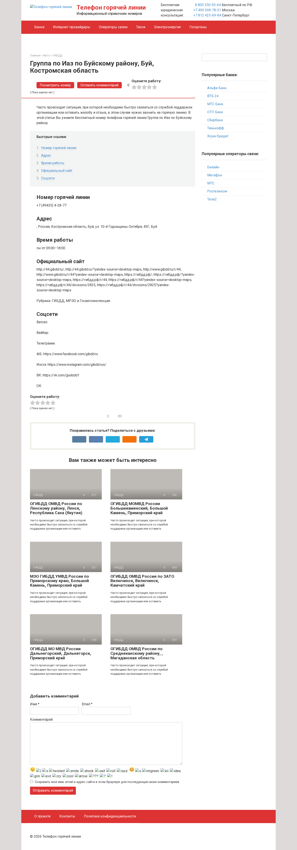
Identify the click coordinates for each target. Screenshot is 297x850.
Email (87, 704)
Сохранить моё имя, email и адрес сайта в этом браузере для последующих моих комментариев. (107, 782)
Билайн (213, 167)
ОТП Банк (215, 112)
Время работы (52, 163)
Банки (39, 27)
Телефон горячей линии (111, 7)
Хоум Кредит (218, 136)
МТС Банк (215, 104)
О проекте (42, 816)
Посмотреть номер (55, 85)
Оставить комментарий (99, 85)
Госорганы (198, 27)
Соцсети (48, 178)
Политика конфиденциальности (110, 816)
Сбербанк (215, 120)
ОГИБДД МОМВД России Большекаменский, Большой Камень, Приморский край (139, 508)
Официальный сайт (56, 171)
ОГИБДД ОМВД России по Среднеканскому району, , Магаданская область (136, 653)
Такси (140, 27)
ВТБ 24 (213, 96)
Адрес (46, 155)
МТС (210, 183)
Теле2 (212, 199)
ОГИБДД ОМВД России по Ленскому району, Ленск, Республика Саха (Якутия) (56, 508)
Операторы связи (113, 27)
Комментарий (41, 719)
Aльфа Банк (217, 88)
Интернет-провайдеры (71, 27)
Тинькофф (215, 128)
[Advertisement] (234, 276)
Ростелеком (217, 191)
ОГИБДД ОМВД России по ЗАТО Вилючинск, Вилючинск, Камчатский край (142, 581)
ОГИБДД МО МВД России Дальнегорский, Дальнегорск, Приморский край (60, 653)
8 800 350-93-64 (207, 5)
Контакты (67, 816)
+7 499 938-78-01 (207, 10)
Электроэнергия (167, 27)
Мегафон (214, 175)
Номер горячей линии (58, 148)
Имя (34, 704)
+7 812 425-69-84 (207, 15)
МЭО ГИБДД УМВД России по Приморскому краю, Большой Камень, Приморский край (59, 581)
